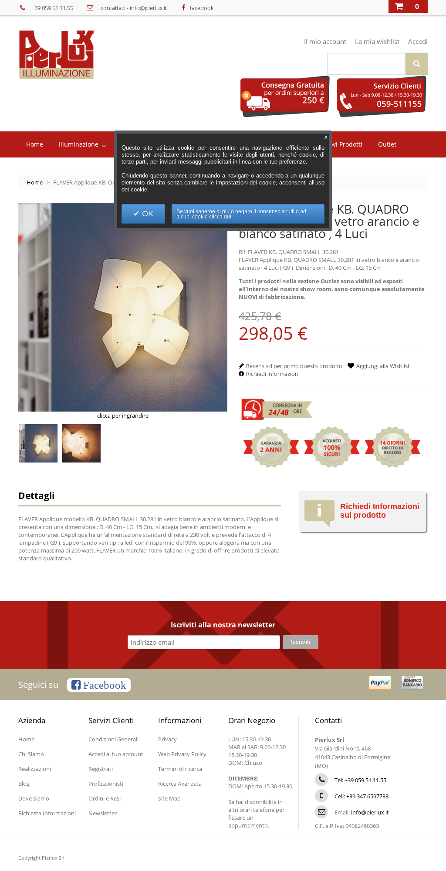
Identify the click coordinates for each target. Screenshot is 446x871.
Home (35, 182)
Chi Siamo (31, 754)
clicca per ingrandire (123, 415)
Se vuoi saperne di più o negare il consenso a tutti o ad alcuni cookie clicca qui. (241, 214)
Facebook (103, 685)
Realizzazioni (34, 769)
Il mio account (325, 41)
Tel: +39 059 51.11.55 (360, 780)
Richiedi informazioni (273, 374)
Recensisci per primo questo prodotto (294, 366)
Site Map (169, 798)
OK (146, 213)
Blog (24, 783)
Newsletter (102, 813)
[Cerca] (416, 64)
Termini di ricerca (180, 769)
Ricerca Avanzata (180, 783)
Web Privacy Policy (182, 754)
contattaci (113, 8)
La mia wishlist (377, 41)
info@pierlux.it (148, 8)
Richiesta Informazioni (47, 813)
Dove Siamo (33, 798)
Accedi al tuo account (115, 754)
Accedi (418, 41)
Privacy (167, 739)
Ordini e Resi (104, 798)
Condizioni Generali (113, 739)
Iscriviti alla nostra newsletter (223, 625)
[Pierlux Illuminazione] (69, 54)
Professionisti (105, 783)
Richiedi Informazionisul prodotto (379, 510)
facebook (201, 8)
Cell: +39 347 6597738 (361, 796)
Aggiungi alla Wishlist (382, 366)
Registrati (100, 769)
